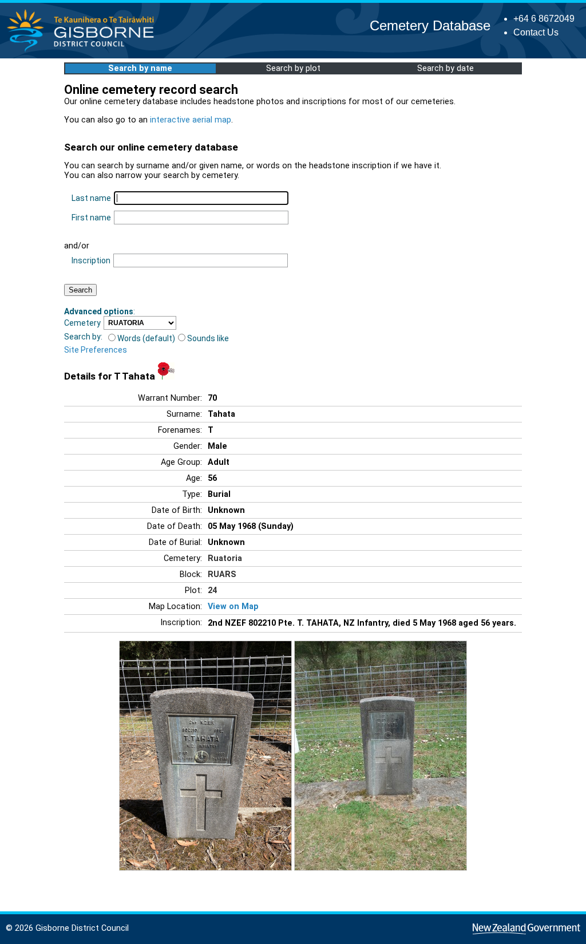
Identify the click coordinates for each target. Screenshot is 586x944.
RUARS (222, 574)
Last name (91, 198)
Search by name (140, 68)
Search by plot (293, 68)
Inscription (91, 260)
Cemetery (82, 322)
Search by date (445, 68)
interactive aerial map (190, 120)
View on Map (233, 606)
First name (91, 217)
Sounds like (208, 338)
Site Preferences (95, 349)
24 (212, 590)
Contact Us (536, 32)
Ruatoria (225, 558)
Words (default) (146, 338)
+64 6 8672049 (544, 18)
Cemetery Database (430, 25)
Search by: (83, 336)
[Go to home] (84, 51)
